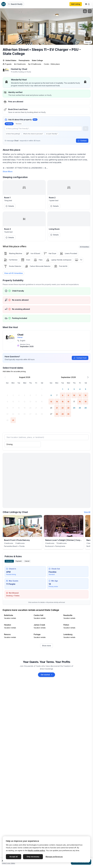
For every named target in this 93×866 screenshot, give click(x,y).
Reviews (19, 124)
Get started (45, 675)
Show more (46, 646)
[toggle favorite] (40, 517)
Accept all (14, 857)
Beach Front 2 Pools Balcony (17, 540)
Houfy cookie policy (36, 850)
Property (9, 124)
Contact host (81, 358)
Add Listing (75, 4)
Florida (21, 546)
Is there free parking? (13, 134)
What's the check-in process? (33, 134)
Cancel (27, 561)
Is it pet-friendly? (52, 134)
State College (37, 60)
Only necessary (33, 857)
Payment (19, 561)
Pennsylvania (24, 60)
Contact (83, 141)
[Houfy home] (3, 4)
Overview (9, 561)
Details (11, 206)
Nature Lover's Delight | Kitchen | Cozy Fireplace (67, 540)
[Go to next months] (88, 377)
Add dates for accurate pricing (14, 371)
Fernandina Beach (11, 546)
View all (88, 42)
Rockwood (49, 546)
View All (87, 512)
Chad (20, 334)
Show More (7, 171)
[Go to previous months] (5, 377)
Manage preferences (54, 857)
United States (10, 60)
